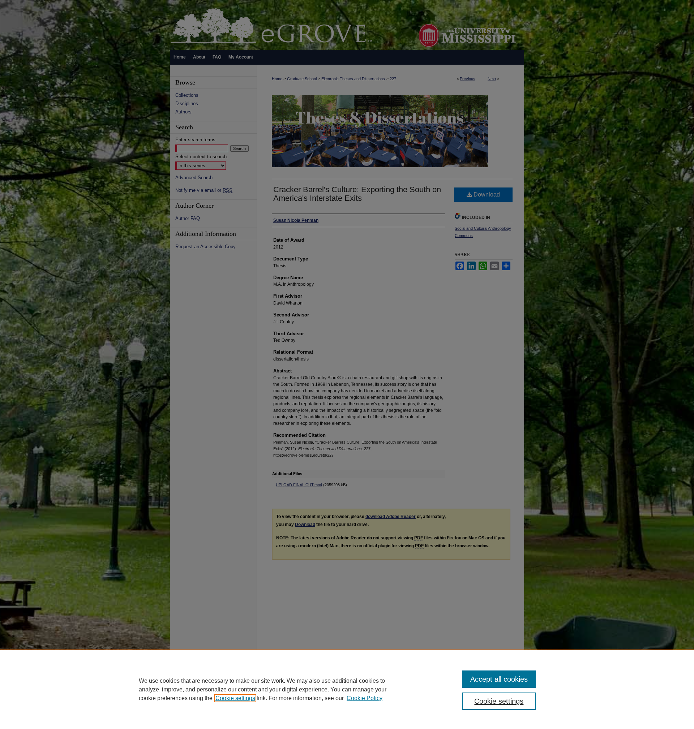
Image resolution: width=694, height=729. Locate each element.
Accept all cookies (499, 679)
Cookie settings (235, 698)
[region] (347, 689)
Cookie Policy (364, 698)
